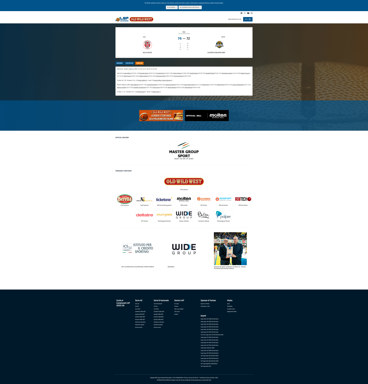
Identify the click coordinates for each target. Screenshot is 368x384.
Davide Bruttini (160, 73)
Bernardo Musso (144, 73)
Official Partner (223, 205)
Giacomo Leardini (121, 87)
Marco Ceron (156, 87)
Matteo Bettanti (172, 87)
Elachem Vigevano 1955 (216, 52)
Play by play (129, 63)
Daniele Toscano (244, 73)
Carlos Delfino (127, 73)
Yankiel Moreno (194, 73)
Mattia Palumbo (177, 73)
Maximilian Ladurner (227, 73)
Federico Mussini (143, 76)
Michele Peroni (220, 84)
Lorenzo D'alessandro (238, 84)
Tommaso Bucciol (178, 76)
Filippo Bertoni (188, 87)
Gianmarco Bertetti (171, 84)
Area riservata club (234, 19)
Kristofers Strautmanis (139, 87)
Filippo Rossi (205, 84)
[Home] (134, 19)
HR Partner (203, 205)
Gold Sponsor (125, 205)
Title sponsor (184, 189)
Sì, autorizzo (171, 7)
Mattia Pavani (127, 76)
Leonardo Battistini (152, 84)
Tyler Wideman (134, 84)
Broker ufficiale (184, 221)
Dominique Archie (161, 76)
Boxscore (119, 63)
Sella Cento (147, 52)
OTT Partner (144, 221)
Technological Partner (164, 221)
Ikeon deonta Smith (189, 84)
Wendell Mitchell (210, 73)
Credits (216, 377)
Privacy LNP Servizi (193, 377)
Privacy (186, 377)
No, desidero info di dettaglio (189, 7)
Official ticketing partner (164, 205)
